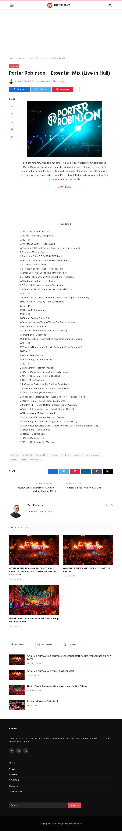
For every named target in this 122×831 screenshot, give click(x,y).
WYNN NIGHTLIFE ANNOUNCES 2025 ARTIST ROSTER (86, 570)
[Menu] (12, 5)
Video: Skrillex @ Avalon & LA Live (83, 488)
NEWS (12, 769)
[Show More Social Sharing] (77, 89)
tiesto (23, 460)
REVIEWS (14, 780)
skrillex (13, 460)
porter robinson (93, 455)
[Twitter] (12, 114)
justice (54, 455)
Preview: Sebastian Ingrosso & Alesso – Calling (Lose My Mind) (36, 489)
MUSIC (12, 763)
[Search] (110, 5)
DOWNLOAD (64, 187)
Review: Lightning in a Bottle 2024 (42, 701)
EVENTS (13, 774)
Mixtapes (14, 66)
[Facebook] (12, 107)
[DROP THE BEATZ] (61, 5)
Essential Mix (42, 455)
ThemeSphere (75, 823)
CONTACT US (15, 791)
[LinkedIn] (12, 122)
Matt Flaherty (26, 81)
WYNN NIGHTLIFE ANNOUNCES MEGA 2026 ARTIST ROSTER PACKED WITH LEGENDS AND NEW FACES (33, 572)
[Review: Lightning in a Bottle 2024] (17, 705)
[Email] (12, 137)
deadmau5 (27, 455)
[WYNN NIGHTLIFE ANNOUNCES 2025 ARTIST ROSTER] (88, 550)
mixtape (78, 455)
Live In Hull (66, 455)
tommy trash (36, 460)
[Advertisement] (61, 33)
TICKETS (13, 786)
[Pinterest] (12, 129)
